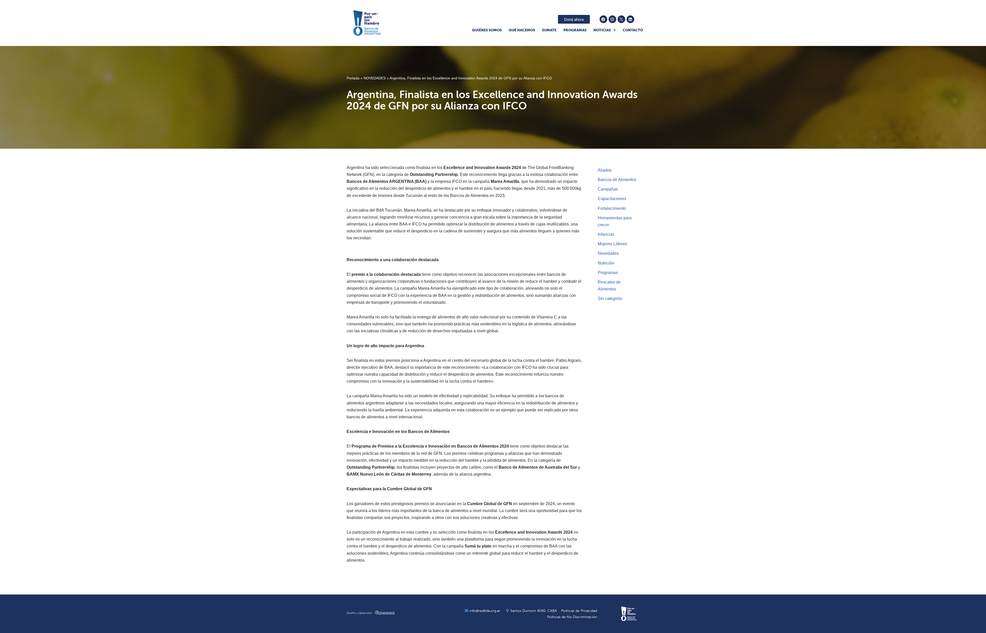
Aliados (605, 170)
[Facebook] (603, 19)
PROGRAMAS (574, 30)
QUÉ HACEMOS (522, 30)
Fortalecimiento (612, 208)
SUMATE (549, 30)
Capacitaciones (612, 198)
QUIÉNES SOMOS (487, 30)
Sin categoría (610, 298)
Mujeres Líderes (612, 244)
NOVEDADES (375, 78)
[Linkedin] (630, 19)
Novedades (608, 253)
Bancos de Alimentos (617, 179)
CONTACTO (633, 30)
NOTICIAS (602, 30)
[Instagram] (612, 19)
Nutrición (606, 263)
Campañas (608, 189)
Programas (608, 272)
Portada (353, 78)
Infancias (606, 234)
